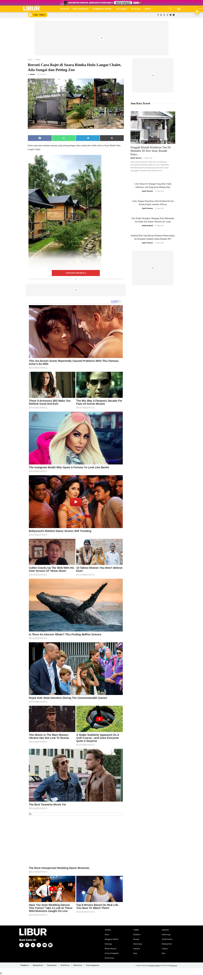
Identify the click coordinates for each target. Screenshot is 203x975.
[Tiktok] (167, 15)
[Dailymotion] (173, 15)
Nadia (32, 74)
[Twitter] (164, 15)
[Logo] (31, 8)
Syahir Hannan (136, 158)
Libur (30, 59)
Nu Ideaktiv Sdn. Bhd (154, 965)
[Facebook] (158, 15)
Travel (37, 59)
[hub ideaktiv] (178, 8)
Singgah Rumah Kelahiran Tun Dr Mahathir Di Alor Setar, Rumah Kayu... (150, 151)
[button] (170, 9)
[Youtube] (170, 15)
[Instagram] (161, 15)
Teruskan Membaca (76, 273)
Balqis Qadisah (147, 225)
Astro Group (173, 965)
